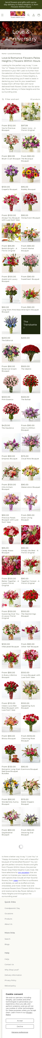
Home (4, 53)
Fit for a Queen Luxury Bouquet (9, 895)
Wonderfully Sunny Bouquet (10, 803)
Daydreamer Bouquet (7, 834)
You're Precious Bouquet (8, 129)
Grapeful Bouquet (9, 189)
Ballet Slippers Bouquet (27, 803)
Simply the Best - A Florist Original (29, 551)
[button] (28, 15)
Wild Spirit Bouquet (30, 310)
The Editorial (7, 340)
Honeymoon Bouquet (30, 218)
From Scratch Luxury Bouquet (30, 864)
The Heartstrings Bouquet (28, 615)
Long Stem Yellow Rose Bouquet (10, 987)
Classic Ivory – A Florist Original (28, 129)
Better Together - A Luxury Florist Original (10, 583)
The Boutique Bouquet (27, 160)
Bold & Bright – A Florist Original (9, 249)
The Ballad (25, 399)
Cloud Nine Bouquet (30, 459)
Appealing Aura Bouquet (28, 707)
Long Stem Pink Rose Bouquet (11, 311)
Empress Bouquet (10, 459)
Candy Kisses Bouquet (7, 551)
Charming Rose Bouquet (28, 739)
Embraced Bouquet (29, 986)
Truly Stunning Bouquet (27, 925)
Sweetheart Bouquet (30, 279)
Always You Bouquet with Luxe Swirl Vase (11, 219)
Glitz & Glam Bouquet (7, 488)
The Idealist (26, 369)
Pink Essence (7, 399)
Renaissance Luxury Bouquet (29, 895)
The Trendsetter (30, 324)
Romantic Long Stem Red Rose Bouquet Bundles (11, 771)
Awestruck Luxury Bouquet (10, 280)
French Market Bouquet (27, 249)
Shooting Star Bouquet (27, 834)
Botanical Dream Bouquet (9, 370)
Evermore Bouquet (29, 769)
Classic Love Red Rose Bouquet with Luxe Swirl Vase (10, 708)
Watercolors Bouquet (30, 487)
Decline (20, 1026)
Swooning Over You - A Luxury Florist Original (11, 616)
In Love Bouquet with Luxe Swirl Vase (30, 676)
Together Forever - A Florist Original (30, 582)
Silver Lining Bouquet (26, 519)
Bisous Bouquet (9, 738)
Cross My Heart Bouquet (8, 956)
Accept (20, 1021)
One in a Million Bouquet (28, 429)
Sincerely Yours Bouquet (28, 956)
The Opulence (8, 428)
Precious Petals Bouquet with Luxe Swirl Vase (10, 520)
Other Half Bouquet (30, 647)
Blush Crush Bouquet (11, 159)
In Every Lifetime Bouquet (9, 676)
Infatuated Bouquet (10, 647)
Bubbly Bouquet (28, 189)
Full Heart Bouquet (10, 924)
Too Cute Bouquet (10, 863)
